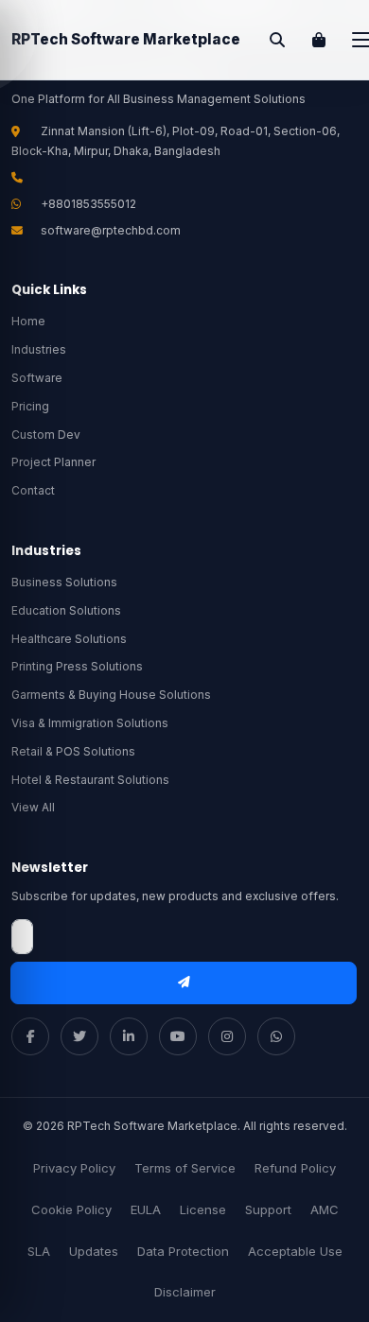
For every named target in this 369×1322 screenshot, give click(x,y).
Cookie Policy (71, 1209)
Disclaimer (185, 1291)
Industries (38, 349)
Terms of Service (185, 1167)
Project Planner (53, 462)
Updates (93, 1251)
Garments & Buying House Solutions (111, 694)
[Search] (277, 40)
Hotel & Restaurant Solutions (90, 780)
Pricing (30, 406)
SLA (38, 1251)
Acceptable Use (295, 1251)
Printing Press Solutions (77, 666)
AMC (324, 1209)
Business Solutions (64, 582)
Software (36, 378)
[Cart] (319, 40)
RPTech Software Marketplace (125, 39)
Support (268, 1209)
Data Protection (183, 1251)
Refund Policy (295, 1167)
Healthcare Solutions (69, 639)
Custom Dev (45, 434)
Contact (33, 490)
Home (28, 321)
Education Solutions (66, 610)
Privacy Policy (74, 1167)
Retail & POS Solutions (73, 751)
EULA (146, 1209)
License (203, 1209)
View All (33, 807)
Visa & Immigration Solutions (89, 723)
